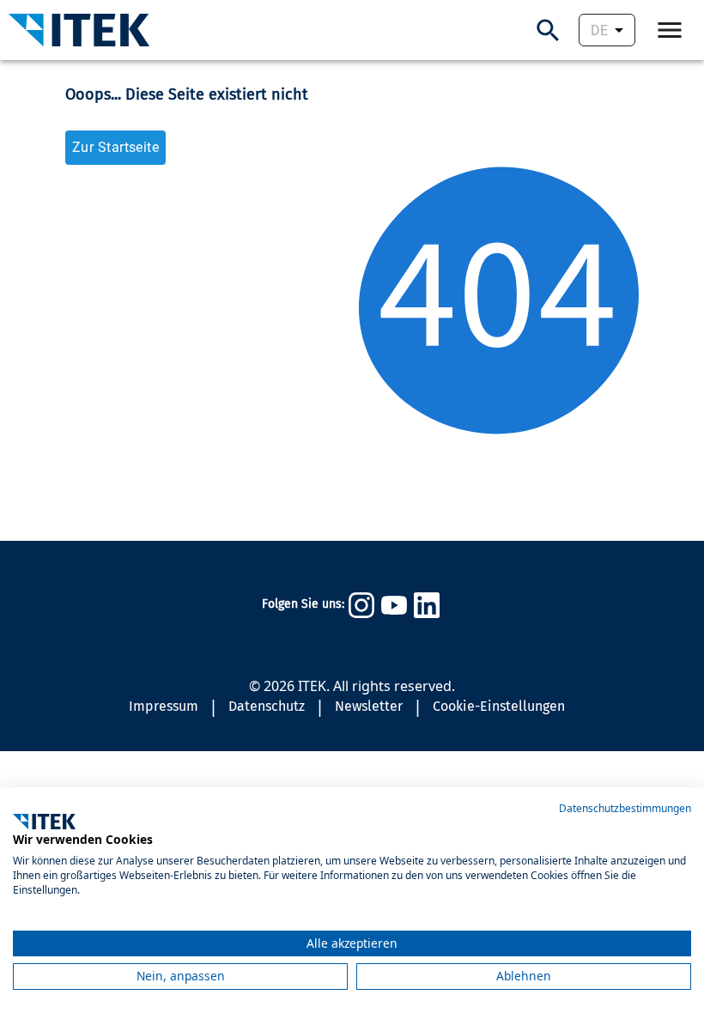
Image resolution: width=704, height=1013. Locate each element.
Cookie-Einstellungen (499, 706)
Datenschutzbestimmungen (625, 808)
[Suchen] (548, 30)
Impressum (163, 706)
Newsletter (369, 706)
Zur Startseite (115, 147)
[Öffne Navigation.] (669, 30)
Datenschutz (266, 706)
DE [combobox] (599, 30)
